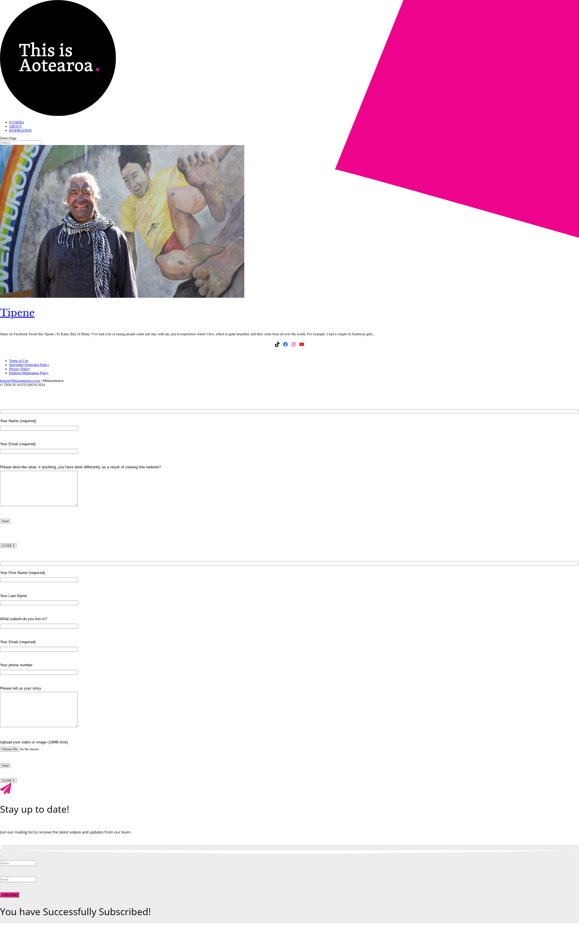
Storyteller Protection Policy (29, 365)
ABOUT (15, 126)
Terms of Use (18, 361)
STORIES (16, 122)
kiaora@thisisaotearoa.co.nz (20, 381)
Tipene (17, 313)
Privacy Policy (19, 369)
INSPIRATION (20, 130)
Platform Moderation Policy (29, 373)
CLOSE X (8, 545)
